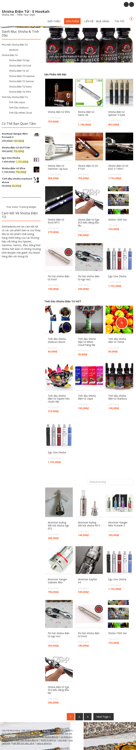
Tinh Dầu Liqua (17, 102)
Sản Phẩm (72, 21)
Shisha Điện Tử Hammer (22, 76)
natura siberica (44, 743)
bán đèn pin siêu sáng (23, 743)
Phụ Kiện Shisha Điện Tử (15, 44)
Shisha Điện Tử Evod (20, 65)
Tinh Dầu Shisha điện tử (26, 740)
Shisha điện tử (9, 736)
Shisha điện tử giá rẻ (28, 736)
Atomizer (14, 49)
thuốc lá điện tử (48, 740)
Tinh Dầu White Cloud (20, 112)
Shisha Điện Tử (10, 55)
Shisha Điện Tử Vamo (20, 86)
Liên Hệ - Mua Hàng (96, 21)
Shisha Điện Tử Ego (19, 60)
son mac (62, 740)
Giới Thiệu (54, 21)
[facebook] (131, 4)
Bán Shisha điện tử (49, 736)
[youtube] (126, 4)
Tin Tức (120, 21)
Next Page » (103, 716)
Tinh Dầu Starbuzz (19, 107)
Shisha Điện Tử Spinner (21, 81)
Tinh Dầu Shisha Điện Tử (15, 97)
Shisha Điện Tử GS (19, 70)
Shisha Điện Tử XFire (20, 91)
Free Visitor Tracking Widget (21, 206)
